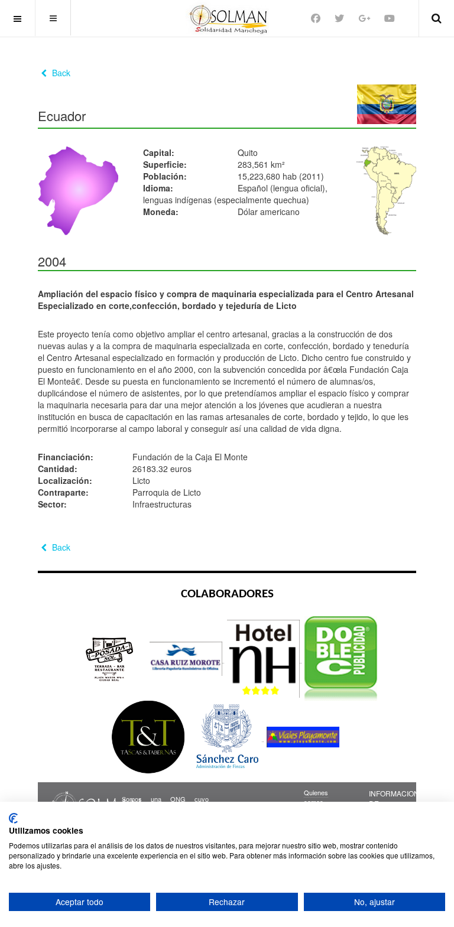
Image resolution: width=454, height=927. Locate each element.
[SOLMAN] (227, 18)
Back (60, 73)
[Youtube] (389, 18)
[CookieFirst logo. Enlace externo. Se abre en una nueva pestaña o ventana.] (13, 818)
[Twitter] (339, 18)
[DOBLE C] (340, 657)
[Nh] (264, 657)
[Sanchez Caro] (226, 736)
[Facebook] (315, 18)
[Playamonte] (303, 736)
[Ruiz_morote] (187, 657)
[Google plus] (364, 18)
